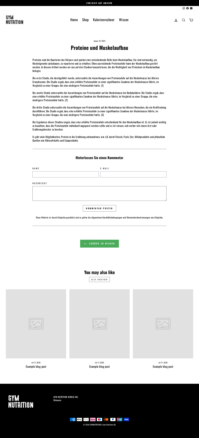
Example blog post (36, 366)
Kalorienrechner (104, 19)
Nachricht (39, 183)
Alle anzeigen (99, 279)
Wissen (124, 19)
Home (74, 19)
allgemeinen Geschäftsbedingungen (106, 217)
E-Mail (104, 168)
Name (35, 168)
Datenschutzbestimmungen (138, 217)
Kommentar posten (99, 208)
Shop (85, 19)
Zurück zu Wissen (101, 243)
